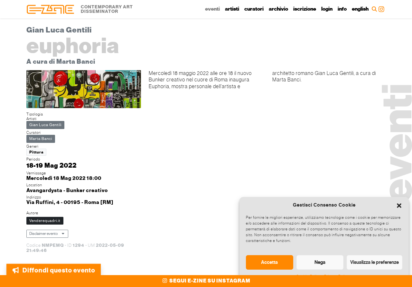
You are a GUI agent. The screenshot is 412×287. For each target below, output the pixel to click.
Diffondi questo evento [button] (59, 267)
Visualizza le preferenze (374, 262)
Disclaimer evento (43, 233)
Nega (319, 262)
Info (342, 9)
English (360, 9)
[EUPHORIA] (83, 90)
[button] (399, 205)
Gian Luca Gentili (45, 125)
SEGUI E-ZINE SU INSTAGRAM (209, 281)
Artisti (232, 9)
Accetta (269, 262)
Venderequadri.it (45, 220)
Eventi (212, 9)
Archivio (278, 9)
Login (326, 9)
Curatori (254, 9)
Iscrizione (304, 9)
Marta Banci (40, 138)
